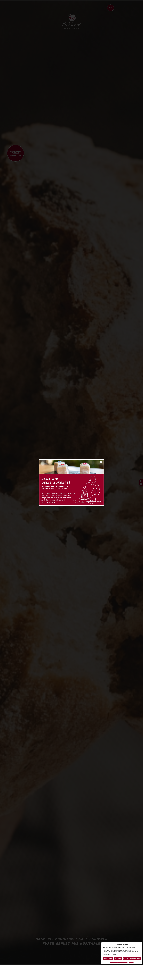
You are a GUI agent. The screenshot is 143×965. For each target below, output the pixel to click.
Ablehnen (117, 958)
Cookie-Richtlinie (114, 962)
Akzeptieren (107, 958)
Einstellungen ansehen (131, 958)
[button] (140, 944)
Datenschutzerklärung (123, 962)
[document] (71, 482)
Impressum (131, 962)
